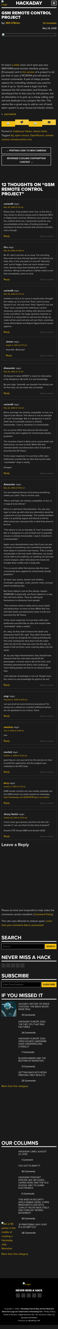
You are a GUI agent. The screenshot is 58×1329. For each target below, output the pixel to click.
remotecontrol (18, 139)
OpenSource (37, 135)
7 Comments (27, 1052)
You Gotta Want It (29, 1165)
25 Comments (28, 1080)
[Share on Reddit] (14, 27)
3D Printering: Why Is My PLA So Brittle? (32, 1226)
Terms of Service (10, 1315)
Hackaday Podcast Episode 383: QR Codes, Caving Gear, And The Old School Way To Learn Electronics (33, 1182)
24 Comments (28, 1032)
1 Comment (27, 1159)
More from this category (14, 1086)
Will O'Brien (13, 23)
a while (15, 64)
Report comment (47, 236)
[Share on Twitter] (6, 27)
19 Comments (28, 1015)
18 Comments (28, 1171)
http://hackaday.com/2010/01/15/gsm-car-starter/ (27, 797)
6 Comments (27, 1193)
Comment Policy (43, 914)
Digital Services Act (26, 1315)
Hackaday (29, 3)
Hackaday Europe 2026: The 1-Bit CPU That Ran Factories (32, 1024)
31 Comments (28, 1066)
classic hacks (40, 131)
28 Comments (28, 1232)
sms (29, 139)
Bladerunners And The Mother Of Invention (32, 1059)
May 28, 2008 (49, 28)
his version (29, 72)
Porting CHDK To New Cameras (26, 150)
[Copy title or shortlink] (18, 28)
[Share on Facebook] (2, 27)
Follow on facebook (3, 965)
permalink (10, 114)
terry (6, 783)
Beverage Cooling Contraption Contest (26, 160)
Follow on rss (18, 965)
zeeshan (8, 727)
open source (22, 135)
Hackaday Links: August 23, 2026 (32, 1153)
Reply (7, 236)
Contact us (22, 965)
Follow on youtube (13, 965)
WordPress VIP (34, 1321)
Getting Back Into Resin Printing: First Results (32, 1074)
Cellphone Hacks (22, 131)
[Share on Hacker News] (10, 27)
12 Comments (49, 23)
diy (12, 135)
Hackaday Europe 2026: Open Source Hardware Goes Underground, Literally (32, 1042)
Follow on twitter (8, 965)
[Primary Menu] (54, 3)
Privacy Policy (49, 1312)
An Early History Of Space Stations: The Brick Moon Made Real (33, 1006)
